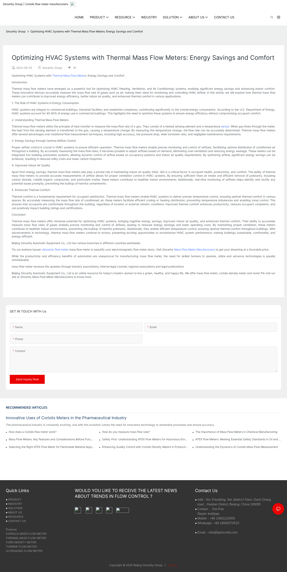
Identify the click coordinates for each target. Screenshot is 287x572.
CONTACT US (17, 521)
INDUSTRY (15, 503)
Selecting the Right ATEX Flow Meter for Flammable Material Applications (51, 446)
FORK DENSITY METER (21, 542)
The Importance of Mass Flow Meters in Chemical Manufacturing (236, 431)
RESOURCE (15, 516)
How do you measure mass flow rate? (126, 431)
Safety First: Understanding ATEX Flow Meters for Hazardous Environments (145, 439)
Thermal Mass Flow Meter (68, 75)
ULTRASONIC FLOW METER (24, 550)
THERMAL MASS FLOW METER (26, 538)
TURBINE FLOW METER (21, 546)
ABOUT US (15, 512)
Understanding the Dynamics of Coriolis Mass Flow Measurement (236, 446)
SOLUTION (15, 508)
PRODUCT (15, 499)
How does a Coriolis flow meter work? (32, 431)
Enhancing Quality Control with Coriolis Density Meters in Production (145, 446)
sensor (225, 126)
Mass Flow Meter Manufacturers (194, 249)
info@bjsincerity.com (223, 532)
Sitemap (172, 565)
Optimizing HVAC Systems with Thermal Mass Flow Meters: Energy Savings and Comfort (86, 31)
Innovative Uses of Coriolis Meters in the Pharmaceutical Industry (66, 417)
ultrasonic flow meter (55, 249)
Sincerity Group (16, 31)
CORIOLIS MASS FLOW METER (26, 533)
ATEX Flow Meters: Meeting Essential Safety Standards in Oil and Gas (238, 439)
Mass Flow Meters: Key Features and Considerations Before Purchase (51, 439)
